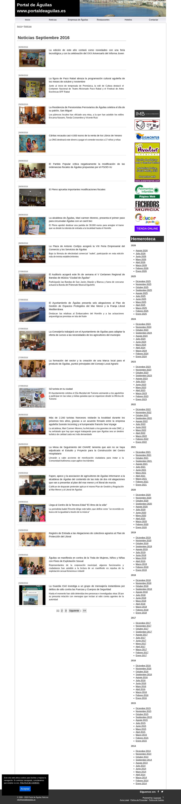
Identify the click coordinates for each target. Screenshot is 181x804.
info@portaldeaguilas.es (26, 800)
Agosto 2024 (142, 336)
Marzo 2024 (141, 351)
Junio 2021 (141, 470)
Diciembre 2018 (143, 580)
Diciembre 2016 (143, 666)
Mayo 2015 (141, 729)
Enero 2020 (141, 527)
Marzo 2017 (141, 649)
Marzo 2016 (141, 692)
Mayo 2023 (141, 387)
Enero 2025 (141, 314)
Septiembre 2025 (144, 290)
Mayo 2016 (141, 686)
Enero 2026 (141, 271)
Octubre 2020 (142, 501)
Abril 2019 (140, 561)
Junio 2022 (141, 427)
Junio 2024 (141, 342)
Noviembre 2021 (143, 455)
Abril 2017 (140, 647)
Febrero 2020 (142, 524)
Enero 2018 (141, 613)
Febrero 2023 (142, 396)
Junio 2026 (141, 256)
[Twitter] (162, 791)
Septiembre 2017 (144, 632)
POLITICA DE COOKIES (29, 783)
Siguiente (74, 610)
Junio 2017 (141, 641)
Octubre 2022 (142, 415)
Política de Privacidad (139, 800)
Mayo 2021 (141, 473)
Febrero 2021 (142, 482)
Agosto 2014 (142, 763)
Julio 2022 (140, 424)
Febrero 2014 (142, 781)
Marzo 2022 (141, 436)
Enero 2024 (141, 356)
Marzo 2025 (141, 308)
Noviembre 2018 (143, 583)
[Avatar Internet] (147, 181)
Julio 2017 (140, 638)
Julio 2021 (140, 467)
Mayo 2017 (141, 644)
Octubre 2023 (142, 373)
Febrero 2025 (142, 311)
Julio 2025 (140, 296)
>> (84, 610)
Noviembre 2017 (143, 626)
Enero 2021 (141, 485)
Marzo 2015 (141, 735)
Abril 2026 (140, 262)
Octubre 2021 (142, 458)
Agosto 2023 (142, 379)
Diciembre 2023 (143, 367)
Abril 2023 (140, 390)
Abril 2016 (140, 689)
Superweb (157, 798)
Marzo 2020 (141, 521)
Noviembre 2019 (143, 540)
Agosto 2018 (142, 592)
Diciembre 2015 (143, 708)
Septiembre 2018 (144, 589)
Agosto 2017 (142, 635)
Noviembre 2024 (143, 327)
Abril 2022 (140, 433)
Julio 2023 (140, 381)
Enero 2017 (141, 655)
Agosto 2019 (142, 549)
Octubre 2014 (142, 757)
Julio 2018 (140, 595)
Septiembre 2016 (144, 674)
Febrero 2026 (142, 268)
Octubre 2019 (142, 543)
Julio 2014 (140, 766)
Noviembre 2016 (143, 668)
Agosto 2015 (142, 720)
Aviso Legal (124, 800)
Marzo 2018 (141, 607)
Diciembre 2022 (143, 409)
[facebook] (158, 791)
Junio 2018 (141, 598)
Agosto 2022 (142, 421)
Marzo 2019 (141, 564)
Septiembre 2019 (144, 546)
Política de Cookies (156, 800)
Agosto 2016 (142, 677)
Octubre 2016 (142, 672)
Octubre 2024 (142, 330)
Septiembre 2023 (144, 376)
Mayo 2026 (141, 259)
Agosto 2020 (142, 507)
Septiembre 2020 (144, 504)
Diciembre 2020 (143, 495)
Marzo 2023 (141, 393)
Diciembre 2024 (143, 324)
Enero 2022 (141, 442)
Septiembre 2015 (144, 717)
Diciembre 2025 (143, 281)
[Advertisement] (147, 67)
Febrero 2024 (142, 354)
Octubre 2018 (142, 586)
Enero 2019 (141, 570)
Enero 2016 (141, 698)
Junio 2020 (141, 513)
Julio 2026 (140, 253)
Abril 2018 (140, 604)
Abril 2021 (140, 476)
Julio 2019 (140, 552)
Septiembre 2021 (144, 461)
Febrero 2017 (142, 652)
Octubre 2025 (142, 287)
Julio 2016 (140, 680)
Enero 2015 (141, 741)
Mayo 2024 (141, 345)
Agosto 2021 (142, 464)
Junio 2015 (141, 726)
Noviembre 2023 (143, 370)
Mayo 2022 (141, 430)
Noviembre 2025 (143, 284)
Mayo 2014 (141, 772)
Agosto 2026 (142, 250)
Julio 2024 (140, 339)
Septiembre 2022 (144, 418)
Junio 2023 (141, 384)
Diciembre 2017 (143, 623)
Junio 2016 (141, 683)
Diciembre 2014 (143, 751)
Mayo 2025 (141, 302)
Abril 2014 (140, 775)
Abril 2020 (140, 518)
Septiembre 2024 (144, 333)
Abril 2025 (140, 305)
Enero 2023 (141, 399)
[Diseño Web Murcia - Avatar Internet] (163, 798)
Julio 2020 (140, 510)
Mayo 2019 (141, 558)
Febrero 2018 (142, 610)
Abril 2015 (140, 732)
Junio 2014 (141, 769)
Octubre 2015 (142, 714)
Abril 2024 (140, 348)
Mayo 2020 (141, 515)
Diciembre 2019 (143, 538)
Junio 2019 (141, 555)
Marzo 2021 (141, 479)
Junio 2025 (141, 299)
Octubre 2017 (142, 629)
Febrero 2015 (142, 738)
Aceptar (25, 788)
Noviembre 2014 (143, 754)
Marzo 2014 (141, 778)
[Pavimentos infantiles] (147, 198)
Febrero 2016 (142, 695)
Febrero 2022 (142, 439)
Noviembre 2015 (143, 711)
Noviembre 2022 (143, 412)
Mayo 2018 (141, 601)
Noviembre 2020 (143, 498)
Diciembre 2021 (143, 452)
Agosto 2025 (142, 293)
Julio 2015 (140, 723)
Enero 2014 (141, 783)
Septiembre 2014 (144, 760)
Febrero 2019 (142, 567)
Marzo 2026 (141, 265)
